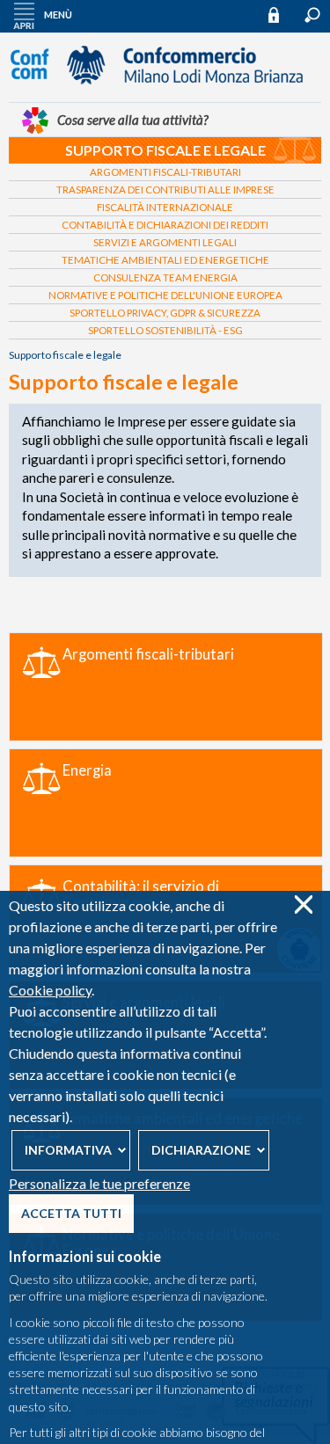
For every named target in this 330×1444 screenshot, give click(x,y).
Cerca (312, 15)
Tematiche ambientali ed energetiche (165, 260)
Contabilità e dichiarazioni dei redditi (165, 224)
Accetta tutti (71, 1213)
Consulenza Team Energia (165, 277)
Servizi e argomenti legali (165, 242)
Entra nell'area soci (281, 14)
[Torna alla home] (165, 92)
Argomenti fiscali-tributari (165, 172)
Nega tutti (303, 904)
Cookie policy (50, 989)
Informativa (68, 1149)
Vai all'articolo (166, 686)
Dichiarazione (201, 1149)
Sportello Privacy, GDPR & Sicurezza (165, 312)
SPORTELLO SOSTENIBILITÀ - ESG (165, 330)
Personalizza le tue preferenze (99, 1183)
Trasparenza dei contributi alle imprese (165, 189)
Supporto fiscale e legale (165, 150)
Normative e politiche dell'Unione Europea (165, 295)
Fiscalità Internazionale (165, 207)
